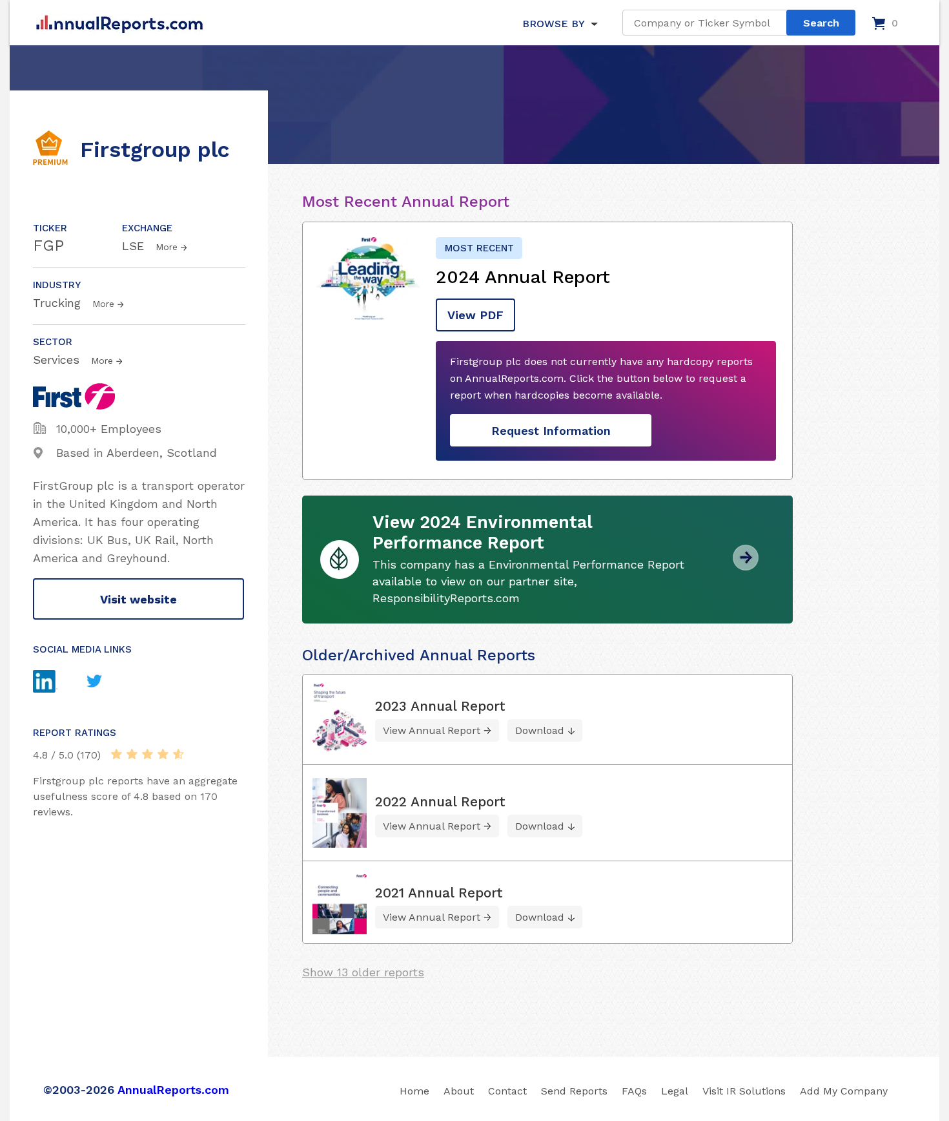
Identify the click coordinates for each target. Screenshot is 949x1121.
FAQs (634, 1091)
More (167, 247)
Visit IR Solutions (744, 1091)
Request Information (551, 430)
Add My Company (844, 1091)
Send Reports (574, 1091)
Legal (674, 1091)
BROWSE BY (553, 23)
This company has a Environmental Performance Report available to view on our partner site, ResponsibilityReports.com (528, 581)
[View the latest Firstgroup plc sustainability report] (746, 566)
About (459, 1091)
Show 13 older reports (363, 972)
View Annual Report (431, 730)
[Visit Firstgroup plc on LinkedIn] (57, 683)
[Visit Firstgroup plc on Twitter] (106, 683)
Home (414, 1091)
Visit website (138, 599)
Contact (507, 1091)
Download (539, 730)
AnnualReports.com (173, 1089)
